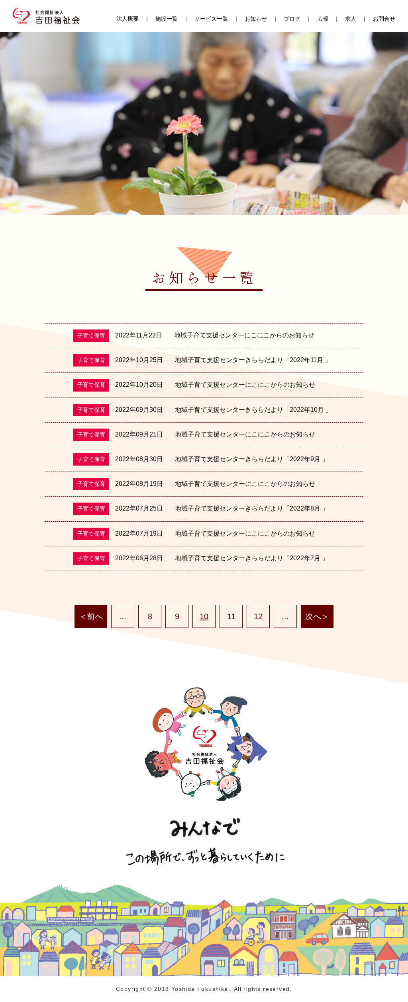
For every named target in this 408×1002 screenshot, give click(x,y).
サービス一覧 (211, 19)
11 (231, 616)
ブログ (292, 19)
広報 (322, 19)
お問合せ (384, 19)
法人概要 (127, 19)
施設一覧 (166, 19)
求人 (350, 19)
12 (258, 616)
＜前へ (91, 616)
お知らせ (256, 19)
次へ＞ (317, 616)
